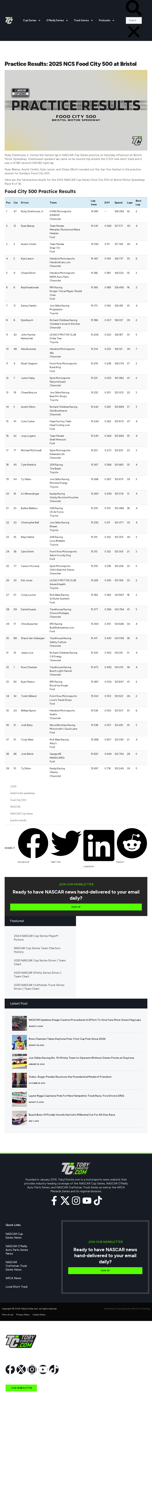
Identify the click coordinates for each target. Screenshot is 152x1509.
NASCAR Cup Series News (14, 1235)
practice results (18, 820)
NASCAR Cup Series (21, 813)
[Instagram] (76, 1200)
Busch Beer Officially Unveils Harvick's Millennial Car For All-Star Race (72, 1114)
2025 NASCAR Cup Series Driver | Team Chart (40, 962)
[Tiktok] (98, 1200)
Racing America (15, 1465)
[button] (134, 8)
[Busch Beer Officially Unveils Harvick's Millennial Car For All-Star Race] (19, 1118)
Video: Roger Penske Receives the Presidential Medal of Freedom (70, 1076)
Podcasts (104, 20)
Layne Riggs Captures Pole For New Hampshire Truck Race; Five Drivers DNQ (76, 1095)
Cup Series (29, 20)
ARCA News (13, 1278)
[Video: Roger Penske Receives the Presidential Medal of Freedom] (19, 1080)
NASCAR (15, 806)
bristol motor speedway (22, 793)
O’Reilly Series (55, 20)
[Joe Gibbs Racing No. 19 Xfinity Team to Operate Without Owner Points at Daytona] (19, 1061)
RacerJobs (12, 1482)
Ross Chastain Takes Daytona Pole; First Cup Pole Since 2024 (67, 1038)
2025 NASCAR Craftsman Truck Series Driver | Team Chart (39, 986)
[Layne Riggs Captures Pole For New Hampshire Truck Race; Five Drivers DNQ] (19, 1099)
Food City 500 (18, 800)
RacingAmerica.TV (17, 1473)
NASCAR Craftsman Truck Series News (16, 1266)
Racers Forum (14, 1499)
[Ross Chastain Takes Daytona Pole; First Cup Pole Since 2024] (19, 1042)
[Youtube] (87, 1200)
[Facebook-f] (54, 1200)
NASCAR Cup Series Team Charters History (37, 950)
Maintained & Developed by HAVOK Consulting (127, 1308)
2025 (13, 786)
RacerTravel (13, 1490)
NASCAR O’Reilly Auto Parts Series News (17, 1250)
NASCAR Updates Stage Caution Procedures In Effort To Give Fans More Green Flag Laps (85, 1019)
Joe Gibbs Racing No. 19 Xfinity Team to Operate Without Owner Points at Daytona (81, 1057)
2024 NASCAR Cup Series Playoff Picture (36, 937)
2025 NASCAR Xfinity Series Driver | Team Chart (37, 974)
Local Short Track (17, 1286)
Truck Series (81, 20)
